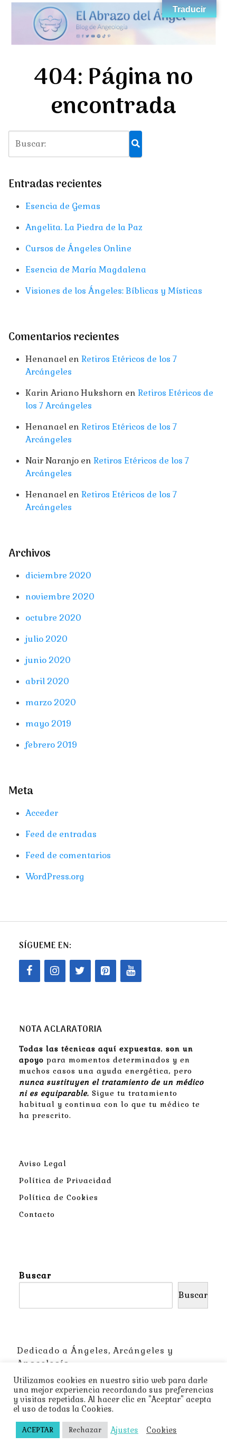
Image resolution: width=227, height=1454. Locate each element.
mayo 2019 (48, 723)
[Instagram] (54, 971)
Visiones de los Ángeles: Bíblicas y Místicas (113, 290)
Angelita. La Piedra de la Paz (84, 227)
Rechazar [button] (85, 1429)
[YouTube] (130, 971)
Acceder (41, 813)
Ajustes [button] (124, 1430)
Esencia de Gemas (62, 206)
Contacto (37, 1214)
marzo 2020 (50, 702)
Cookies (161, 1430)
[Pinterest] (105, 971)
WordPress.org (54, 876)
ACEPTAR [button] (37, 1429)
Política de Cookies (58, 1197)
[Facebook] (29, 971)
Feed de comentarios (68, 855)
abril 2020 (47, 681)
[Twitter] (80, 971)
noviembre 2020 (59, 596)
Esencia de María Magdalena (85, 269)
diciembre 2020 (58, 575)
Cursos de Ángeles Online (78, 248)
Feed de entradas (61, 834)
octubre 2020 (53, 617)
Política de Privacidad (65, 1180)
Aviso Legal (43, 1163)
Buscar (35, 1275)
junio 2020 (48, 660)
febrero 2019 (51, 744)
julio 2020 (46, 638)
